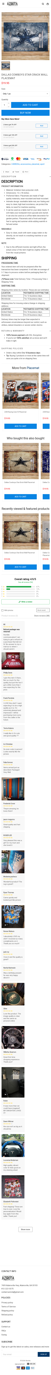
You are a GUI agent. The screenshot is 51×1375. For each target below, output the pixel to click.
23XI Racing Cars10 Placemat (15, 412)
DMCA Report (20, 1364)
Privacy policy (7, 1302)
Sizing (4, 1335)
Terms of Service (8, 1306)
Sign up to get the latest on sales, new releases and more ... (25, 1348)
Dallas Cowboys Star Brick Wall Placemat (19, 482)
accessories (26, 164)
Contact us (5, 1327)
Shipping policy (7, 1311)
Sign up (43, 1354)
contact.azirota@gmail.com (12, 1292)
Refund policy (7, 1315)
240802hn (15, 164)
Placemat (33, 368)
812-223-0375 (7, 1289)
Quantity (4, 99)
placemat (35, 164)
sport (42, 164)
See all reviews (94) (25, 582)
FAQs (3, 1331)
